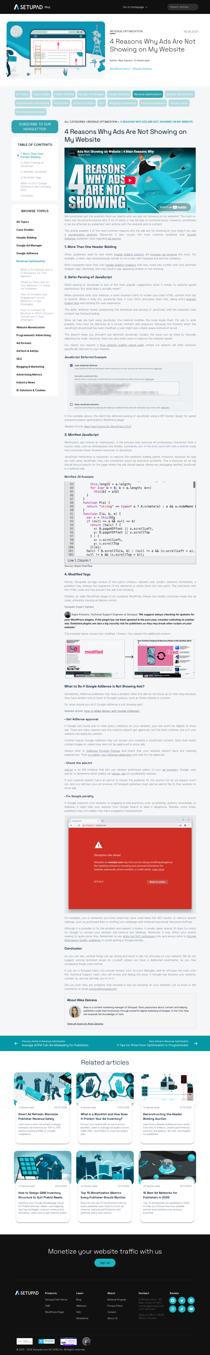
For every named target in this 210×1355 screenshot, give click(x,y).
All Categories (74, 121)
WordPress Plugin (54, 1312)
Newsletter (82, 1318)
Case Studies (41, 94)
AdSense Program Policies (103, 750)
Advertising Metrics (153, 103)
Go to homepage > (135, 7)
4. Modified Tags (31, 177)
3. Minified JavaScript (34, 171)
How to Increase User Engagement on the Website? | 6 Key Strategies (34, 299)
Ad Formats (61, 103)
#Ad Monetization (120, 68)
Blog (78, 1299)
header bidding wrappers (121, 265)
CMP (47, 1305)
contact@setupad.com (103, 988)
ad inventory (170, 769)
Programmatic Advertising (32, 103)
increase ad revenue (163, 254)
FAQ (78, 1312)
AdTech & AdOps (83, 103)
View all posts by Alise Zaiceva (85, 1023)
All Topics (22, 94)
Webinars (81, 1305)
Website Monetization (179, 94)
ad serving (114, 238)
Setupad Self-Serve (56, 1299)
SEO (101, 103)
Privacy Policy (115, 1305)
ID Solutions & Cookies (30, 112)
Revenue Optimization (147, 94)
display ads (119, 773)
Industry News (179, 103)
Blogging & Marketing (122, 103)
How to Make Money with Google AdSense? (112, 711)
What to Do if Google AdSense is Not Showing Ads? (36, 187)
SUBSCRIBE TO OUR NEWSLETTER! (35, 126)
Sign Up (105, 1262)
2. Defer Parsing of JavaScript (32, 164)
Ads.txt (68, 769)
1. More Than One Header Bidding (32, 155)
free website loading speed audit (122, 345)
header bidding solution (129, 254)
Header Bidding (64, 94)
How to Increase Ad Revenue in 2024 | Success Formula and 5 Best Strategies (37, 314)
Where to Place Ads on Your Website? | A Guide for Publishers (35, 285)
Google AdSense (119, 94)
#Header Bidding (142, 68)
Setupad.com (40, 1349)
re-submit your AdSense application (110, 754)
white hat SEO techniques (139, 936)
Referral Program (116, 1299)
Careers (111, 1312)
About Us (112, 1318)
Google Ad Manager (91, 94)
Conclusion (27, 195)
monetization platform (82, 234)
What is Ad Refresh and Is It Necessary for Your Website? (37, 273)
